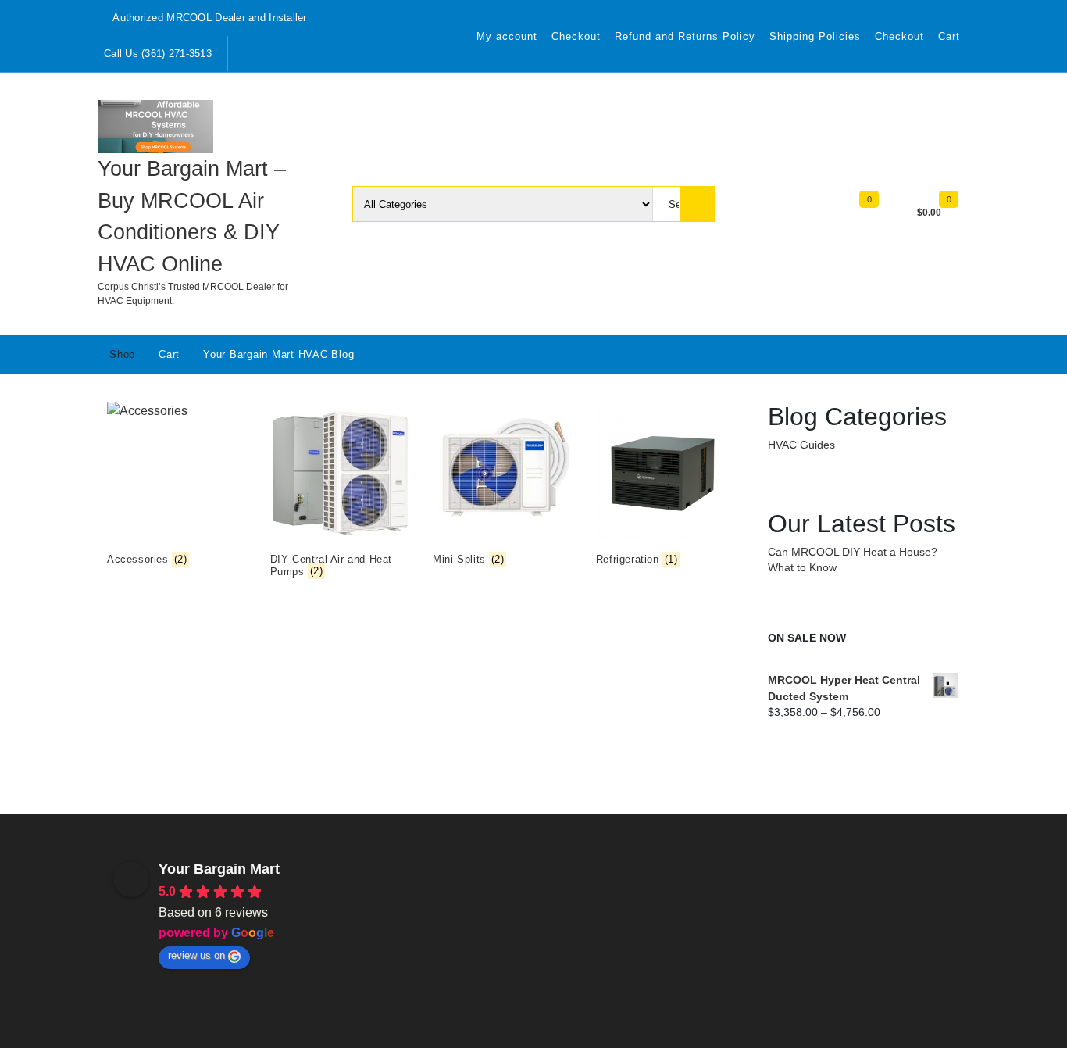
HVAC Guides (801, 445)
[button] (240, 915)
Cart (949, 36)
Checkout (576, 36)
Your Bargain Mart (219, 869)
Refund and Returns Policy (685, 36)
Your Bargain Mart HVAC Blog (278, 354)
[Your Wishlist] (883, 210)
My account (506, 36)
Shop (122, 354)
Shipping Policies (815, 36)
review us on (196, 955)
